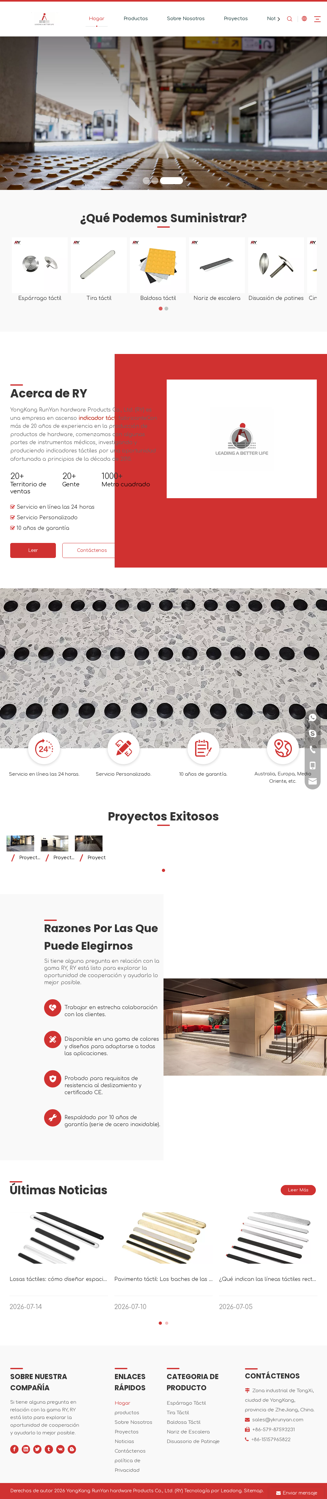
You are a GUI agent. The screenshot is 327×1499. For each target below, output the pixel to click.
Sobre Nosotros (186, 18)
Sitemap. (254, 1490)
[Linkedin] (26, 1449)
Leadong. (232, 1490)
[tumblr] (49, 1449)
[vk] (60, 1449)
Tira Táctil (178, 1413)
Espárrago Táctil (186, 1403)
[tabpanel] (20, 849)
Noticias (124, 1441)
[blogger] (72, 1449)
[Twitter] (37, 1449)
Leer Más (33, 553)
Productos (136, 18)
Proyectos (236, 18)
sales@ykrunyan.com (277, 1420)
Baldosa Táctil (184, 1422)
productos (127, 1413)
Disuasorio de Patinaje (193, 1441)
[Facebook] (14, 1449)
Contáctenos (183, 117)
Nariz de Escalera (188, 1432)
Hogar (96, 18)
